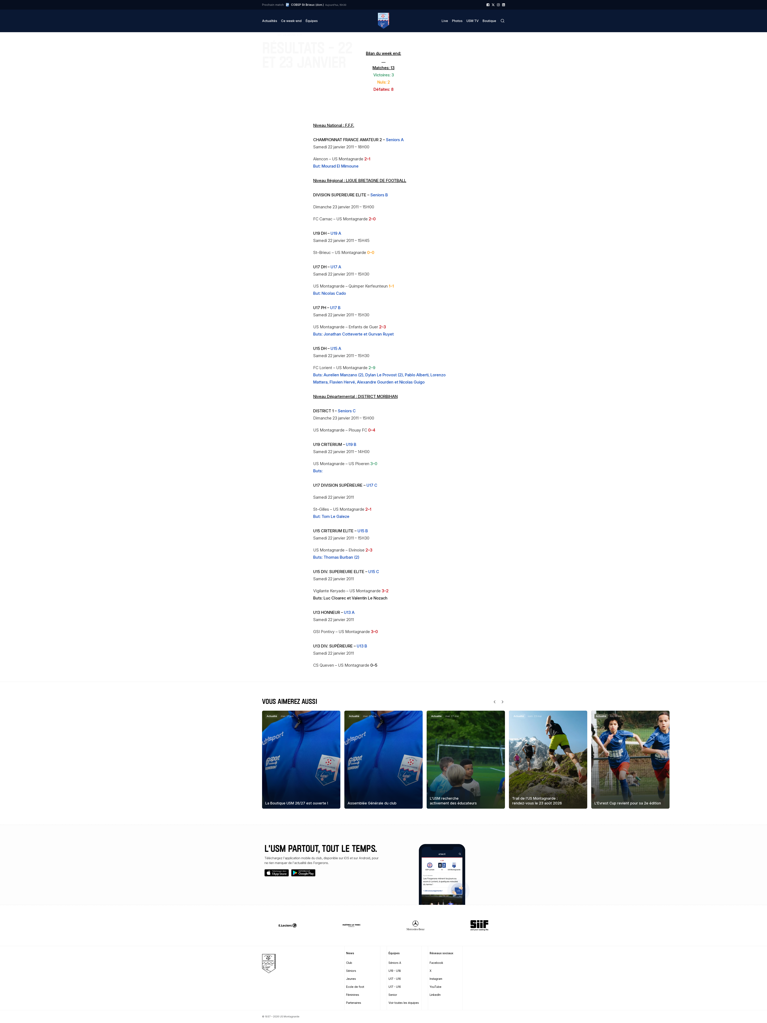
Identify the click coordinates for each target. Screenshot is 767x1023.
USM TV (472, 21)
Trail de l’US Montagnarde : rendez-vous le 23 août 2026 (537, 800)
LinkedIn (435, 994)
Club (349, 962)
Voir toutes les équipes (403, 1002)
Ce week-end (291, 21)
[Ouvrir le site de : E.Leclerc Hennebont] (287, 925)
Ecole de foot (355, 986)
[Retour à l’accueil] (383, 21)
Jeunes (351, 978)
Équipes (312, 21)
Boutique (489, 21)
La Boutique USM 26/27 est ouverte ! (296, 803)
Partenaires (353, 1002)
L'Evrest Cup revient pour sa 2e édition (627, 803)
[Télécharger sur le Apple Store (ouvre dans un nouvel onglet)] (276, 872)
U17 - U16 (394, 978)
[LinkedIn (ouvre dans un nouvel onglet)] (503, 4)
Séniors (351, 970)
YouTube (435, 986)
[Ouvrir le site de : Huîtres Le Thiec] (351, 925)
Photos (457, 21)
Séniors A (394, 962)
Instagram (436, 978)
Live (445, 21)
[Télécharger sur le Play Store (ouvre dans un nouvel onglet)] (303, 872)
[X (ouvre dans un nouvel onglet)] (493, 4)
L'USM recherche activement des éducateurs (453, 800)
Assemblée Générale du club (372, 803)
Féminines (352, 994)
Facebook (436, 962)
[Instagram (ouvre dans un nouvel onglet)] (498, 4)
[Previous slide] (495, 702)
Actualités (269, 21)
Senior (392, 994)
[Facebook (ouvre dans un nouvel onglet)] (488, 4)
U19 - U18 (394, 970)
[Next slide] (503, 702)
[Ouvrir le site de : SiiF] (479, 925)
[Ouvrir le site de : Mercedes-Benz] (415, 925)
